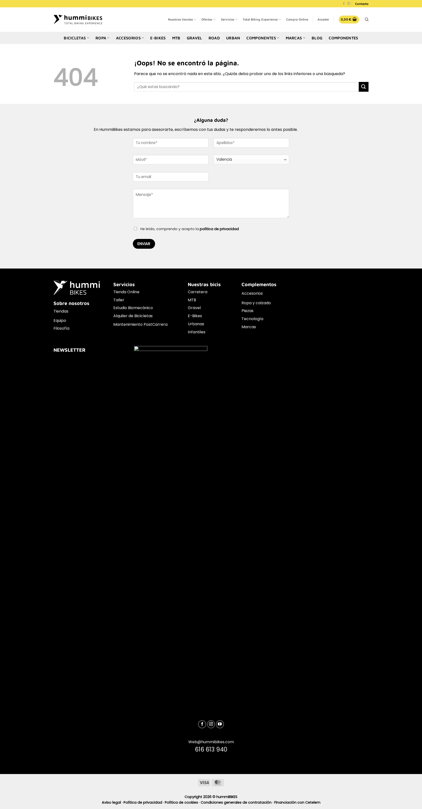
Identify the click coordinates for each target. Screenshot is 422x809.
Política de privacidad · (144, 802)
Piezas (247, 311)
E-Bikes (195, 316)
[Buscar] (367, 19)
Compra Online (297, 19)
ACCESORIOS (128, 38)
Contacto (362, 4)
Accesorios (252, 293)
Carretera (197, 292)
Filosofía (61, 328)
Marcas (249, 327)
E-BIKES (158, 38)
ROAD (214, 38)
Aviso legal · (113, 802)
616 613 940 (211, 749)
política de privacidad (219, 228)
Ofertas (206, 19)
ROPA (100, 38)
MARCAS (294, 38)
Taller (118, 300)
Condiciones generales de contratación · (237, 802)
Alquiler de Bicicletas (133, 316)
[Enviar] (364, 86)
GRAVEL (194, 38)
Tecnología (252, 319)
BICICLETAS (75, 38)
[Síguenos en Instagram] (348, 3)
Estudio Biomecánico (133, 308)
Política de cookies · (183, 802)
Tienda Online (126, 292)
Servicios (227, 19)
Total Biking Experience (260, 19)
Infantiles (196, 332)
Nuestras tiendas (180, 19)
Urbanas (196, 324)
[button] (323, 19)
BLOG (317, 38)
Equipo (59, 320)
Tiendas (60, 311)
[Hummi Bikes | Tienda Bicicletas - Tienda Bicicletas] (77, 19)
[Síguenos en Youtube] (220, 724)
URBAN (233, 38)
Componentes (343, 38)
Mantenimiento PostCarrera (140, 324)
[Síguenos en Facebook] (343, 3)
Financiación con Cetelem (297, 802)
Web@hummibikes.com (211, 742)
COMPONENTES (261, 38)
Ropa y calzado (256, 303)
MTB (176, 38)
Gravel (194, 308)
